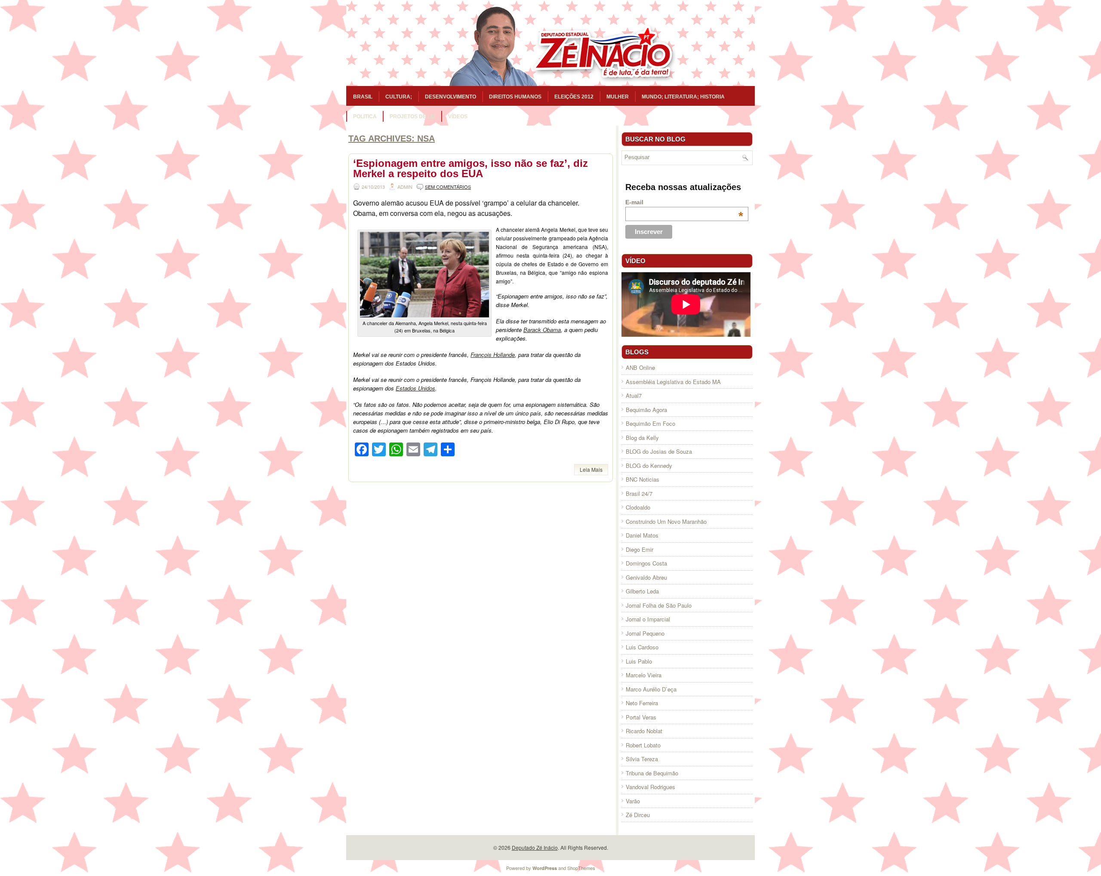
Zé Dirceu (638, 815)
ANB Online (640, 367)
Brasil (362, 97)
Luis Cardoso (642, 647)
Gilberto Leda (642, 591)
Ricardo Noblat (644, 731)
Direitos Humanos (515, 97)
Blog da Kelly (642, 437)
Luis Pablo (639, 661)
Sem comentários (448, 186)
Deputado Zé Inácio (535, 847)
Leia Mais (591, 469)
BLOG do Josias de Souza (659, 451)
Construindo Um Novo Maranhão (666, 521)
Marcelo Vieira (643, 675)
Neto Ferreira (642, 703)
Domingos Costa (646, 563)
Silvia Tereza (642, 759)
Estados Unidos (415, 388)
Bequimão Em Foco (650, 423)
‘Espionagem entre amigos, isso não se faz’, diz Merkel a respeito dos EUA (470, 168)
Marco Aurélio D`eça (651, 689)
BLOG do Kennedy (649, 465)
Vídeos (457, 117)
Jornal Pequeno (645, 633)
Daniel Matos (642, 535)
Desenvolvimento (450, 97)
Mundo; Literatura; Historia (683, 97)
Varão (633, 801)
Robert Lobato (643, 745)
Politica (365, 117)
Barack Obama (542, 330)
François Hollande (493, 354)
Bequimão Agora (646, 410)
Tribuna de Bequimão (652, 773)
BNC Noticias (642, 479)
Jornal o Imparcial (648, 619)
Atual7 (634, 395)
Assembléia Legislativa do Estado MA (673, 382)
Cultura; (398, 97)
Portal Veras (641, 717)
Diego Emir (639, 549)
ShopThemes (581, 867)
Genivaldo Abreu (646, 577)
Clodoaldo (638, 507)
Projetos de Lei (412, 117)
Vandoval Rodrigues (650, 787)
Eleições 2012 (574, 97)
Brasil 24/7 (639, 493)
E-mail (684, 202)
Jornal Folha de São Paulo (659, 605)
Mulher (617, 97)
